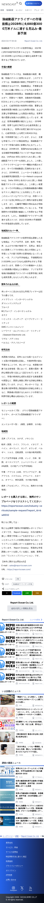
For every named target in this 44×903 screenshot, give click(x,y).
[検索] (20, 3)
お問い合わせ (11, 880)
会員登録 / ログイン (33, 3)
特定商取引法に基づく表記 (16, 856)
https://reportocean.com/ (19, 569)
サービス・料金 (12, 847)
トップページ (7, 836)
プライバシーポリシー (14, 866)
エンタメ (19, 10)
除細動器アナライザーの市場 (22, 584)
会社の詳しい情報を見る (22, 608)
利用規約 (9, 861)
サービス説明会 (12, 852)
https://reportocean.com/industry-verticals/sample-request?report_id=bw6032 (21, 510)
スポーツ (28, 10)
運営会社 (9, 843)
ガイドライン (11, 870)
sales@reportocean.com (20, 565)
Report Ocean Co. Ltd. (34, 41)
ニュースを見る (35, 620)
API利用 (9, 875)
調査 (17, 579)
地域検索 (9, 10)
